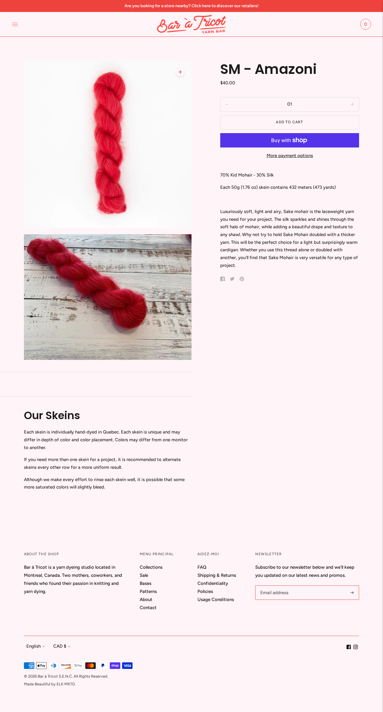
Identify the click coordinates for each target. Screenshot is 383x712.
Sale (144, 575)
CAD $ (59, 646)
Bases (145, 583)
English (33, 646)
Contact (148, 607)
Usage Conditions (215, 599)
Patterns (148, 591)
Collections (151, 567)
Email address (273, 585)
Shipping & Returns (216, 575)
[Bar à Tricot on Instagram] (355, 647)
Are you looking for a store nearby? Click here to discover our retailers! (191, 5)
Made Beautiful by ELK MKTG (49, 684)
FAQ (201, 567)
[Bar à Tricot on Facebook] (348, 647)
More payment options (290, 155)
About (146, 599)
